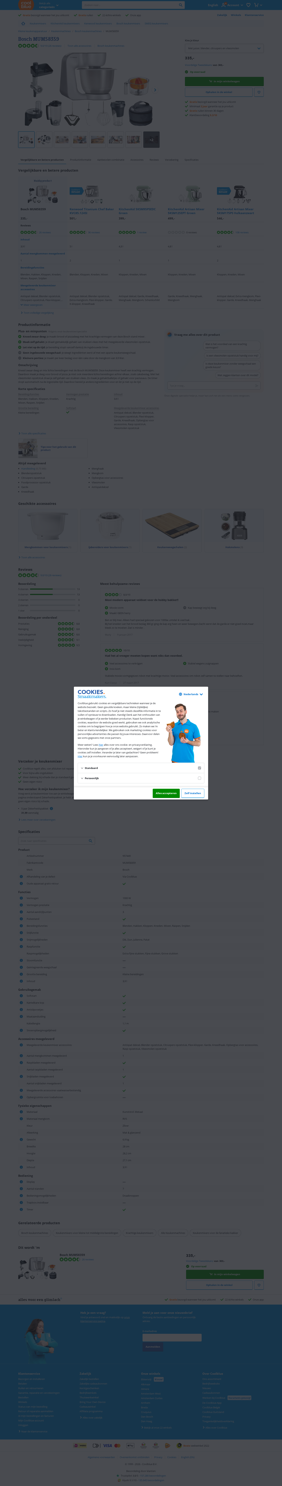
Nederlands (191, 694)
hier (101, 744)
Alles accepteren (166, 793)
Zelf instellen (193, 793)
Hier (80, 756)
